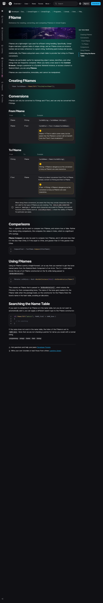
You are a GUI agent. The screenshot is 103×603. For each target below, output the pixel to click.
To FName (85, 44)
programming (14, 338)
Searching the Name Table (87, 55)
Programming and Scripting (58, 11)
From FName (86, 41)
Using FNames (85, 50)
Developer (15, 11)
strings (22, 338)
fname (28, 338)
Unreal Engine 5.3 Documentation (46, 11)
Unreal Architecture (67, 11)
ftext (33, 338)
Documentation (23, 11)
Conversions (84, 38)
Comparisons (84, 47)
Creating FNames (86, 34)
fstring (39, 338)
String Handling (74, 11)
